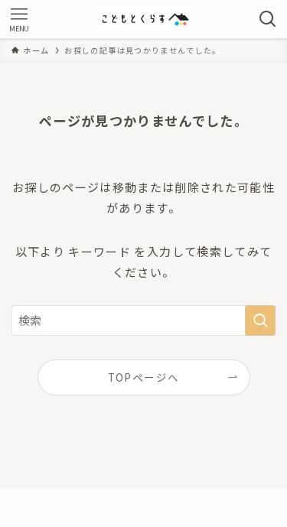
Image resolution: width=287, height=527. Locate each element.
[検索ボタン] (268, 19)
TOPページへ (143, 377)
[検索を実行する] (260, 320)
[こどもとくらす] (143, 19)
